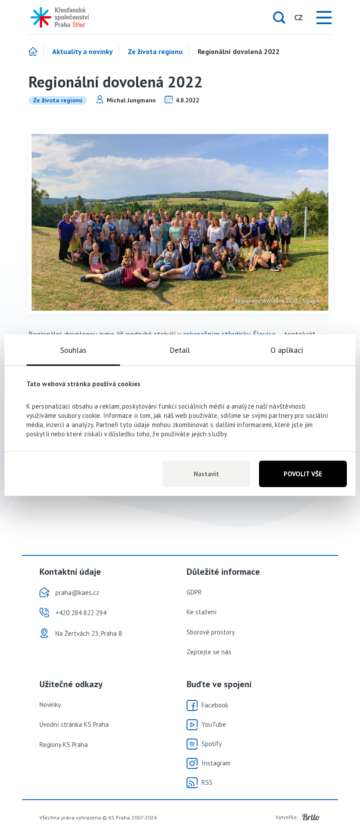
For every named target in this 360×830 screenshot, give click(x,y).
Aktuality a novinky (82, 52)
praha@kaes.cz (77, 592)
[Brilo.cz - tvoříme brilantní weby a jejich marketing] (311, 817)
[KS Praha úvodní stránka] (57, 17)
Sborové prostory (211, 632)
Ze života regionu (155, 52)
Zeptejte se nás (209, 652)
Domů (36, 52)
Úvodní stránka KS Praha (74, 724)
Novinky (50, 704)
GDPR (194, 592)
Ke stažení (201, 612)
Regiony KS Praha (64, 744)
